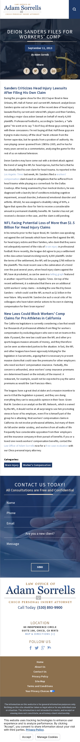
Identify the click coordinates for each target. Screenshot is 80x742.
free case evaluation (57, 445)
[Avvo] (49, 648)
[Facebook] (31, 648)
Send (40, 567)
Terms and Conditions (40, 686)
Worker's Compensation (37, 465)
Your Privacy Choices (37, 691)
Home (40, 662)
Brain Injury (12, 465)
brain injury (51, 246)
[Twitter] (37, 648)
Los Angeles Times (14, 174)
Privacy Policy (40, 676)
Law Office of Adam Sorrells (19, 445)
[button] (74, 9)
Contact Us (40, 671)
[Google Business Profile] (43, 648)
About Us (40, 666)
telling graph (57, 274)
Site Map (40, 681)
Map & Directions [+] (40, 634)
